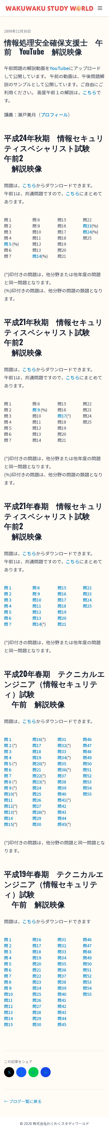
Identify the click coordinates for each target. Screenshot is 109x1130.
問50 (87, 763)
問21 (62, 624)
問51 (87, 770)
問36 (62, 770)
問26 (36, 800)
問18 (62, 606)
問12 (36, 612)
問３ (8, 600)
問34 (62, 757)
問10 (36, 600)
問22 (87, 588)
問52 (87, 776)
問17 (62, 416)
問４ (8, 606)
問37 (62, 776)
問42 (62, 806)
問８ (36, 588)
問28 (36, 812)
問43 (62, 812)
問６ (8, 618)
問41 (62, 800)
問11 (36, 606)
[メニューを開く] (100, 8)
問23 (87, 226)
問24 (87, 232)
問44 (62, 818)
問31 (62, 739)
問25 (87, 606)
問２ (8, 594)
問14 (36, 256)
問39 (62, 788)
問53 (87, 782)
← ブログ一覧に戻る (23, 1101)
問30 (36, 824)
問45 (62, 824)
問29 (36, 818)
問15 (62, 588)
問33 (62, 751)
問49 (87, 757)
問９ (36, 410)
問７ (8, 624)
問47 (87, 745)
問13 (36, 618)
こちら (89, 92)
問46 (87, 739)
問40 (62, 794)
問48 (87, 751)
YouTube (59, 68)
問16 (62, 594)
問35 (62, 763)
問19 (62, 612)
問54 (87, 788)
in (45, 1072)
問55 (87, 794)
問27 (36, 806)
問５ (8, 244)
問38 (62, 782)
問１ (8, 588)
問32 (62, 745)
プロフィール (54, 114)
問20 (62, 618)
